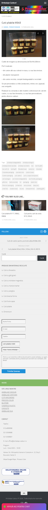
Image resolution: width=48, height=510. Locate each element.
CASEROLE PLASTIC (8, 406)
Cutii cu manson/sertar (11, 286)
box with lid (5, 169)
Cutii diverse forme (10, 296)
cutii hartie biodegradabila (19, 179)
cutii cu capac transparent (31, 175)
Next (43, 33)
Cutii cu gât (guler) (10, 275)
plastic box (34, 182)
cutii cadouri (18, 175)
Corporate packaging (8, 172)
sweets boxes (14, 188)
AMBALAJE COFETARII (9, 395)
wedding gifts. (41, 188)
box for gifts (38, 166)
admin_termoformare (12, 27)
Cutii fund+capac (9, 301)
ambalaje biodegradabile (14, 162)
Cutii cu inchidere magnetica (13, 281)
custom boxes (30, 172)
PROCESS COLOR (8, 400)
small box (5, 188)
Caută (4, 254)
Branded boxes (22, 169)
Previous (38, 33)
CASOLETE (5, 408)
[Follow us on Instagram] (41, 231)
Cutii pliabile (7, 16)
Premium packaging (8, 185)
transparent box (30, 188)
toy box (22, 188)
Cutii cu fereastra (9, 270)
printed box (19, 185)
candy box (31, 169)
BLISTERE (5, 403)
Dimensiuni (8, 312)
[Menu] (45, 3)
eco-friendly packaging (35, 179)
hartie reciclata (13, 182)
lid (20, 182)
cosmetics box (20, 172)
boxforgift (13, 169)
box (32, 166)
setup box (36, 185)
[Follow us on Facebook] (45, 231)
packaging (26, 182)
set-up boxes (27, 185)
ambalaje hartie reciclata (9, 166)
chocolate (39, 169)
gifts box (4, 182)
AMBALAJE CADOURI (9, 392)
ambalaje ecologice (28, 162)
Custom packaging (7, 175)
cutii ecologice (6, 179)
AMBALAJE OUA (7, 411)
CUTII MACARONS (8, 398)
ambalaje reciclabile (23, 166)
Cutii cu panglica (9, 291)
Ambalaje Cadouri (9, 2)
